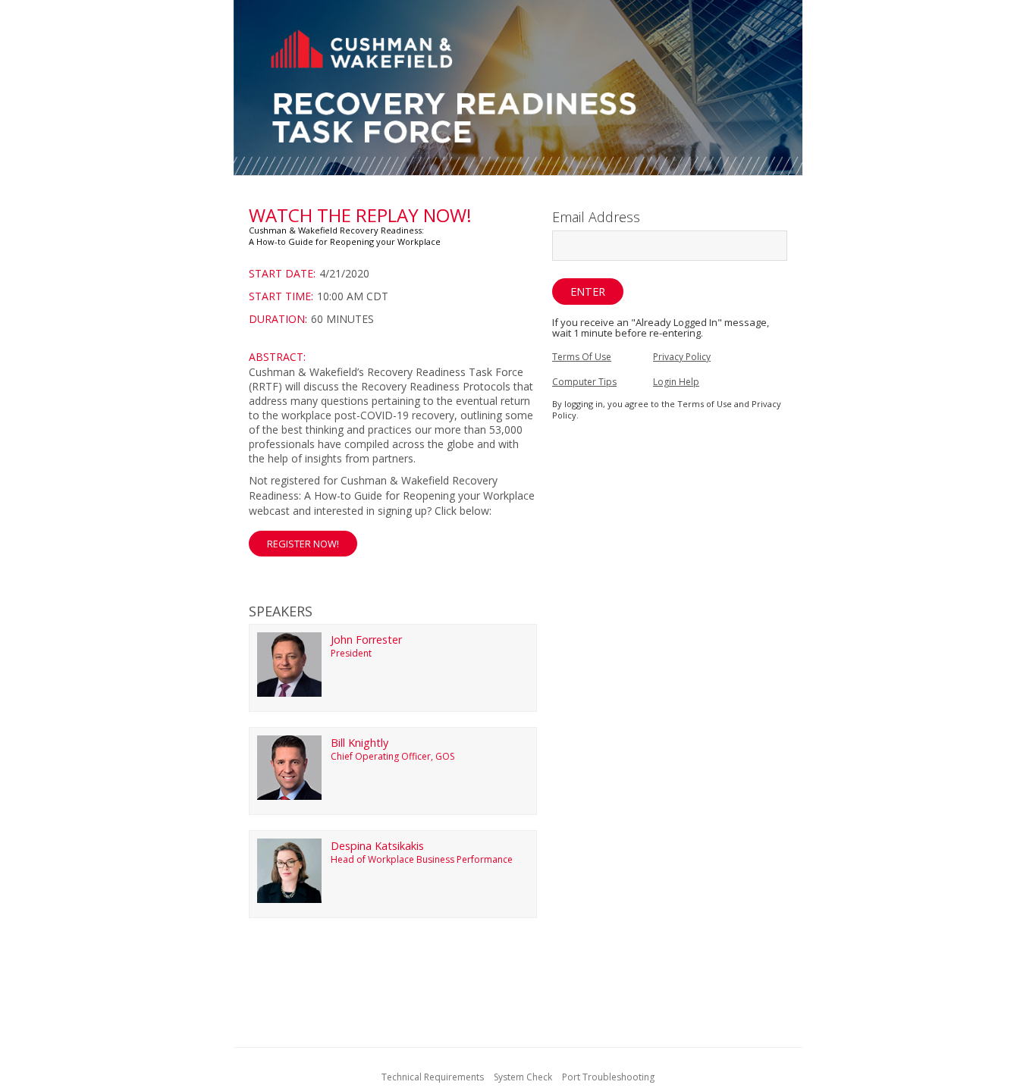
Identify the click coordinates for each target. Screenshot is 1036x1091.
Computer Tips (584, 381)
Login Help (676, 381)
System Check (523, 1077)
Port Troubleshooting (608, 1077)
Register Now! (303, 543)
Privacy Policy (682, 356)
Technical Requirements (432, 1077)
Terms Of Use (581, 356)
